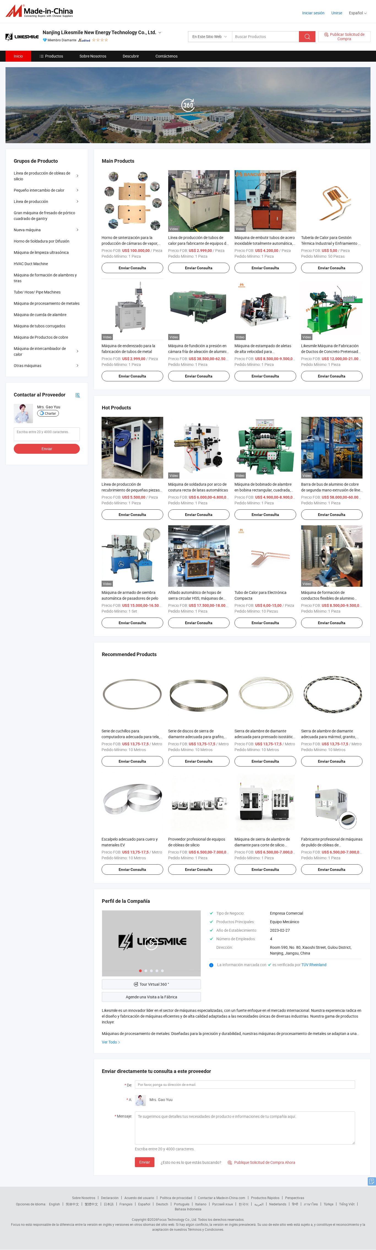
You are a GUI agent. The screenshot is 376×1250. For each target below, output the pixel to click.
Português (181, 1204)
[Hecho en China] (41, 10)
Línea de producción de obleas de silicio (42, 175)
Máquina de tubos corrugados (39, 325)
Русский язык (222, 1204)
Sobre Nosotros (93, 56)
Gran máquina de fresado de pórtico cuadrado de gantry (44, 215)
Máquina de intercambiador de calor (40, 351)
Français (125, 1204)
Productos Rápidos (265, 1197)
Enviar (144, 1162)
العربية (258, 1204)
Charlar (50, 413)
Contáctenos (167, 56)
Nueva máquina (27, 229)
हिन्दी (295, 1204)
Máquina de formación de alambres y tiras (45, 277)
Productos (54, 56)
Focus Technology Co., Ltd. (177, 1219)
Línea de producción (31, 201)
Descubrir (131, 56)
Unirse (336, 12)
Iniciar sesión (313, 12)
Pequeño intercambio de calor (39, 190)
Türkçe (328, 1204)
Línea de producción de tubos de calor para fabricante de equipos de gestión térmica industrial (198, 243)
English (54, 1204)
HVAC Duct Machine (31, 263)
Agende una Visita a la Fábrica (151, 996)
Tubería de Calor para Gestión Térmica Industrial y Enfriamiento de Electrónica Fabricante (331, 243)
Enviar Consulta (132, 268)
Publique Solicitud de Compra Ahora (261, 1162)
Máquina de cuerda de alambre (40, 314)
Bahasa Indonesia (188, 1209)
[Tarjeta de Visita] (77, 394)
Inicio (18, 56)
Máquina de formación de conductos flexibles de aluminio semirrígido (327, 598)
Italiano (200, 1204)
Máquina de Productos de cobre (41, 337)
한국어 (244, 1204)
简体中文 (72, 1204)
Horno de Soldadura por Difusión (41, 241)
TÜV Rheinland (313, 964)
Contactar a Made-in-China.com (221, 1197)
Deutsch (162, 1204)
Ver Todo (109, 1042)
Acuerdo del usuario (139, 1197)
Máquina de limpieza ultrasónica (41, 252)
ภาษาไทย (311, 1204)
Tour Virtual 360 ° (154, 984)
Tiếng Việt (347, 1204)
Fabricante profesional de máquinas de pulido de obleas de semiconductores (332, 844)
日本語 (109, 1204)
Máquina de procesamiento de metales (47, 303)
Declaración (110, 1197)
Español (144, 1204)
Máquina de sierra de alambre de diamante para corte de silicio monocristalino (262, 844)
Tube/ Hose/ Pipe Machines (37, 292)
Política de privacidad (176, 1197)
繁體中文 (91, 1204)
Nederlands (277, 1204)
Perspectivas (294, 1197)
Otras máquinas (27, 365)
